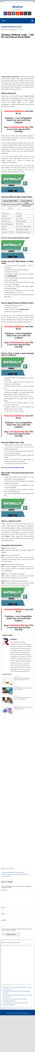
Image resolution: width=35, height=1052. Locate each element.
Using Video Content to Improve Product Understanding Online (23, 708)
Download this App (19, 127)
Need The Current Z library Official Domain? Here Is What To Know (22, 679)
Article (11, 713)
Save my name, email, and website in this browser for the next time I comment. (16, 929)
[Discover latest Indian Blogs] (11, 942)
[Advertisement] (17, 56)
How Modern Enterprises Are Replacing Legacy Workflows (23, 688)
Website (3, 920)
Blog (11, 684)
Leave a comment (8, 868)
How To (10, 693)
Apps (21, 29)
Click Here (20, 218)
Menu (2, 1)
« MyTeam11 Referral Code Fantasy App (12, 872)
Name (3, 907)
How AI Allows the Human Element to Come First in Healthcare (22, 698)
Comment (4, 890)
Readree (17, 6)
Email (3, 914)
